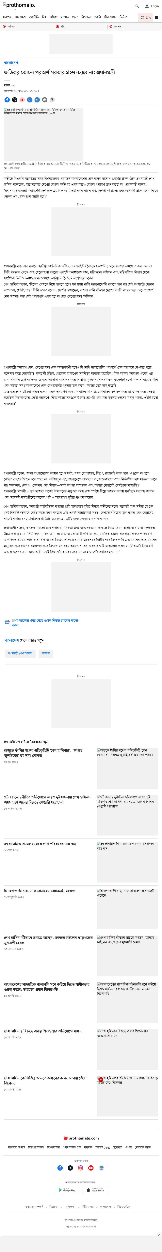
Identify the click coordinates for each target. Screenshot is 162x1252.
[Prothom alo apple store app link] (95, 1191)
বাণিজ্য (53, 17)
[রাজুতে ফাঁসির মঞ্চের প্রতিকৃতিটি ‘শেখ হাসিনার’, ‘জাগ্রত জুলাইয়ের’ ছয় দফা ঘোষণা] (127, 768)
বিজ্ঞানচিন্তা (53, 1147)
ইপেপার (117, 1147)
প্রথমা (128, 1147)
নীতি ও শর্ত (88, 1207)
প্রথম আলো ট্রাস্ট (72, 1147)
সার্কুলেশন (70, 1207)
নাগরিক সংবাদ (16, 1147)
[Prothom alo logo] (81, 1139)
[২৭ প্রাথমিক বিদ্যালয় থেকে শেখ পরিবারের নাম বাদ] (127, 862)
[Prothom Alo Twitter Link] (72, 1168)
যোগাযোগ (105, 1207)
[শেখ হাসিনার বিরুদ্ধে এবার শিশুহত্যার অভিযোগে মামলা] (127, 1049)
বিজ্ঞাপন (53, 1207)
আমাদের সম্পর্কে (34, 1207)
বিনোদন (86, 17)
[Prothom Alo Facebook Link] (62, 1168)
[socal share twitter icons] (15, 102)
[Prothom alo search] (137, 6)
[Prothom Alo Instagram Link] (82, 1168)
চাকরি (97, 17)
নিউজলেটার (123, 1207)
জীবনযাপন (110, 17)
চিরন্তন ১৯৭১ (103, 1147)
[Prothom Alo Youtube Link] (93, 1168)
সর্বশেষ (7, 17)
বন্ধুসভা (88, 1147)
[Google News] (101, 1168)
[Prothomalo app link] (67, 1191)
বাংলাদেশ (20, 17)
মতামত (65, 17)
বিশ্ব (44, 17)
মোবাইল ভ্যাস (143, 1147)
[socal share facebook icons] (7, 102)
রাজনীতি (34, 17)
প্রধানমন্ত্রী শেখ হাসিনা (20, 653)
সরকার (46, 653)
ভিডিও (123, 17)
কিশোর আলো (36, 1147)
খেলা (75, 17)
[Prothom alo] (20, 6)
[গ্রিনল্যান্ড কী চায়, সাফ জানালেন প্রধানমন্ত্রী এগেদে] (127, 909)
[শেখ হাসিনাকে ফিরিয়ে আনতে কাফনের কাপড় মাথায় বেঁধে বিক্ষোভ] (127, 1096)
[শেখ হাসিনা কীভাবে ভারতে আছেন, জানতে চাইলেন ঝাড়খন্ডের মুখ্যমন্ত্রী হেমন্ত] (127, 956)
